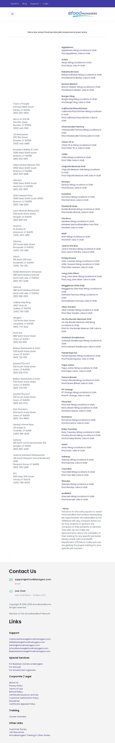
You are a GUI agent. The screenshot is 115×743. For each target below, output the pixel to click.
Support (34, 3)
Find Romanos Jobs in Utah (75, 423)
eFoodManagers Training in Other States (29, 735)
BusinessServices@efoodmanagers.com (29, 651)
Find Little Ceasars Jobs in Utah (77, 267)
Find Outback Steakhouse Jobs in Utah (81, 346)
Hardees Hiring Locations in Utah (78, 221)
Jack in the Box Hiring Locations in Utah (81, 248)
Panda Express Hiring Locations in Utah (81, 355)
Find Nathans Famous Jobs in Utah (79, 300)
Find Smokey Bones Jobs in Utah (78, 438)
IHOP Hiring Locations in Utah (76, 236)
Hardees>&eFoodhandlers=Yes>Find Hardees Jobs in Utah (80, 226)
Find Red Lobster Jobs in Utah (76, 410)
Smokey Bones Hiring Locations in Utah (81, 435)
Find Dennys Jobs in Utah (74, 187)
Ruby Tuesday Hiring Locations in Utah (81, 432)
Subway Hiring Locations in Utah (78, 459)
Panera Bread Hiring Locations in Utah (80, 380)
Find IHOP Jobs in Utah (73, 239)
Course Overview (17, 716)
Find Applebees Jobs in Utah (76, 53)
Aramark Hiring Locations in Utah (78, 496)
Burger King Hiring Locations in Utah (79, 99)
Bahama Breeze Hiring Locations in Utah (82, 74)
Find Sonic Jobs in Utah (73, 450)
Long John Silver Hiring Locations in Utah (82, 276)
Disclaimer (14, 701)
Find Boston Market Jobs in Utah (78, 90)
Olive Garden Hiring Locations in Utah (80, 310)
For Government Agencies (22, 670)
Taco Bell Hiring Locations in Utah (78, 472)
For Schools (15, 667)
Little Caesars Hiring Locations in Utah (80, 261)
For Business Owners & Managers (26, 664)
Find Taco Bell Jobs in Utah (75, 475)
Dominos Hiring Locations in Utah (78, 197)
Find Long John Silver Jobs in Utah (79, 279)
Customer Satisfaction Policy (24, 698)
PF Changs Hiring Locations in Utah (79, 392)
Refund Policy (16, 691)
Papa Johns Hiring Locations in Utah (80, 368)
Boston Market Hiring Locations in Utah (81, 87)
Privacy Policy (16, 685)
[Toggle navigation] (12, 14)
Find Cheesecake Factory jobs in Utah (81, 135)
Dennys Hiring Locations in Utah (77, 184)
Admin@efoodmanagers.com (24, 645)
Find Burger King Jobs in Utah (76, 102)
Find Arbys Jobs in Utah (73, 65)
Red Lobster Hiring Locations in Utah (80, 407)
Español (15, 3)
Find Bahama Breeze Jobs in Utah (79, 77)
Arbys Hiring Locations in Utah (76, 62)
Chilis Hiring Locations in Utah (76, 157)
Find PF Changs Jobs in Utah (76, 395)
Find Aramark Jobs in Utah (75, 499)
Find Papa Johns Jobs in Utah (76, 371)
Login (45, 3)
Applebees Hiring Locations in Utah (79, 50)
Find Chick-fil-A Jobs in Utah (76, 148)
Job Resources (16, 732)
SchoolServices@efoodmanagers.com (28, 648)
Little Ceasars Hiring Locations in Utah (80, 264)
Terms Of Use (16, 688)
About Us (13, 682)
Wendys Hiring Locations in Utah (78, 484)
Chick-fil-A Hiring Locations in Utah (79, 145)
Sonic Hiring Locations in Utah (76, 447)
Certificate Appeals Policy (22, 704)
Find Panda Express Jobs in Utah (78, 358)
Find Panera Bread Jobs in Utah (77, 383)
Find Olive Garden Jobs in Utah (77, 313)
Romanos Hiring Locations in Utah (79, 420)
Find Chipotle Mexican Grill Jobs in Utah (81, 175)
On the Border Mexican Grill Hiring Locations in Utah (78, 324)
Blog (24, 3)
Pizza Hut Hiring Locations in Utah (78, 404)
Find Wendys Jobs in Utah (75, 487)
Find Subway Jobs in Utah (74, 462)
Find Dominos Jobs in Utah (75, 200)
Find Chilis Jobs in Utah (73, 160)
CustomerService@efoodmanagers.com (30, 639)
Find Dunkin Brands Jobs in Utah (78, 212)
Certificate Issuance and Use (23, 694)
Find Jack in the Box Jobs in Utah (78, 252)
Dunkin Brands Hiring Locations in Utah (81, 209)
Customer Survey (18, 729)
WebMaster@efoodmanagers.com (27, 642)
